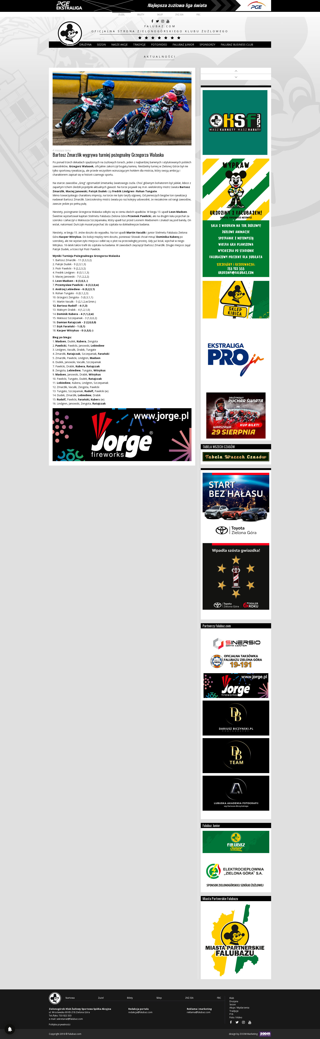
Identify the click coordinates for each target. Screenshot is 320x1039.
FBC (198, 14)
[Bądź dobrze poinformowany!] (10, 1029)
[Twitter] (157, 21)
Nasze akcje (119, 44)
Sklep (160, 14)
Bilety (140, 14)
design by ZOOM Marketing (243, 1033)
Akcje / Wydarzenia (239, 1007)
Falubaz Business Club (237, 44)
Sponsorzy (207, 44)
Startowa (70, 997)
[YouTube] (167, 21)
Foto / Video (235, 1017)
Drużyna (233, 1001)
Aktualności (160, 56)
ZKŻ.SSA (179, 14)
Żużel (121, 14)
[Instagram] (162, 21)
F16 (231, 1014)
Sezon (101, 44)
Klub (70, 44)
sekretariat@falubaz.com (69, 1018)
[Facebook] (152, 21)
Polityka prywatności (59, 1024)
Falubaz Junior (183, 44)
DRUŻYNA (85, 44)
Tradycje (139, 44)
